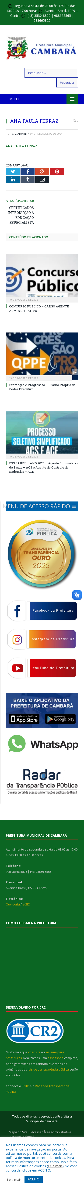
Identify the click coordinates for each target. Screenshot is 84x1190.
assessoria (55, 1058)
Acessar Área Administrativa (51, 1132)
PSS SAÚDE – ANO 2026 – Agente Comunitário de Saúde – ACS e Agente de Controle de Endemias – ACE (43, 467)
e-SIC (26, 904)
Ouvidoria (13, 904)
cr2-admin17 (20, 133)
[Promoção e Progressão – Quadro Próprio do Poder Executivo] (42, 356)
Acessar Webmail (22, 1137)
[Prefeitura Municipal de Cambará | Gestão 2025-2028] (42, 47)
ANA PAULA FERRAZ (21, 146)
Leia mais (55, 1166)
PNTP (25, 1086)
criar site (34, 1052)
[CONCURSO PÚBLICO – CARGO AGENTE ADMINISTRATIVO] (42, 278)
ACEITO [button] (33, 1179)
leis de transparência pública (48, 1069)
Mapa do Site (18, 1132)
